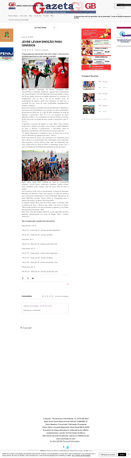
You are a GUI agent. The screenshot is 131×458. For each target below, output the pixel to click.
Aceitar (122, 455)
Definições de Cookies (108, 455)
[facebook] (64, 447)
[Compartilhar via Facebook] (23, 278)
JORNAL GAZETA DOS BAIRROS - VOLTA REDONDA (34, 6)
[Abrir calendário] (54, 27)
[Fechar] (128, 454)
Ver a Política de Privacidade (81, 455)
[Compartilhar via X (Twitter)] (28, 278)
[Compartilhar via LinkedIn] (33, 278)
